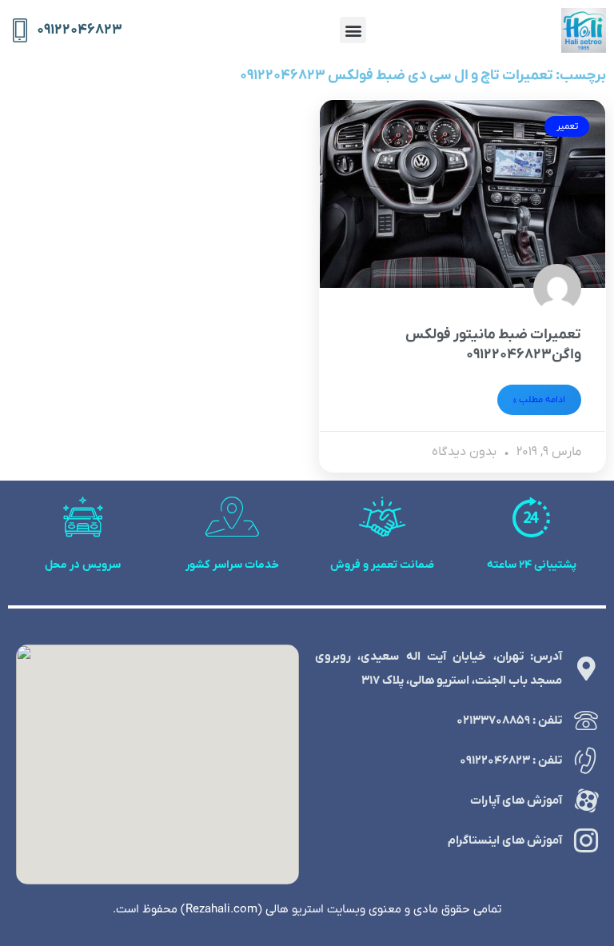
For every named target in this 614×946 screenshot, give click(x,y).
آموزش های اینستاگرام (505, 840)
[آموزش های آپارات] (586, 800)
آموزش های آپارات (516, 800)
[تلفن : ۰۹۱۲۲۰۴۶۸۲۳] (586, 760)
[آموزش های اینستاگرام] (586, 840)
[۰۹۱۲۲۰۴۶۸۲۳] (20, 30)
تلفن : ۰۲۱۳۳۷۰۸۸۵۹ (509, 720)
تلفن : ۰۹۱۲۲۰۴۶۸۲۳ (511, 760)
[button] (353, 30)
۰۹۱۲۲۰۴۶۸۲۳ (79, 30)
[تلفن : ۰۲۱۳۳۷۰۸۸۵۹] (586, 720)
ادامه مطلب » (539, 399)
